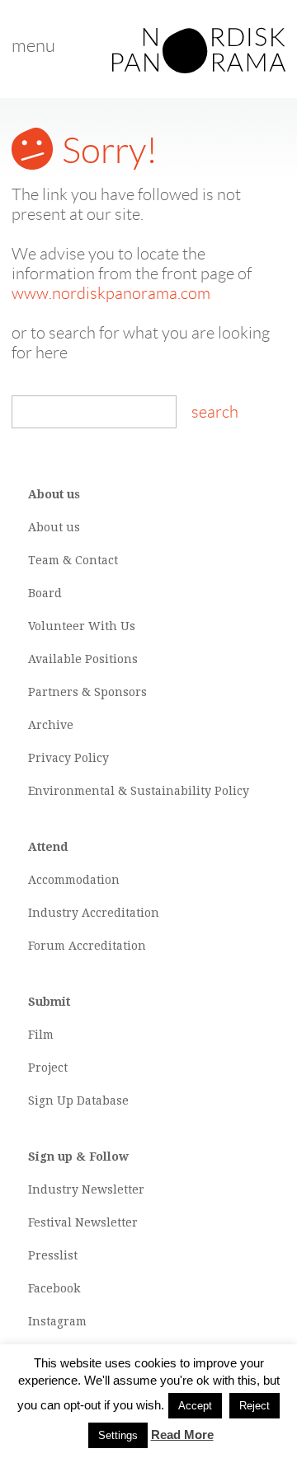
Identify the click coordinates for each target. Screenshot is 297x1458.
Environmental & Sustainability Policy (138, 790)
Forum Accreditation (87, 945)
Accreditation (120, 912)
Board (45, 593)
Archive (50, 724)
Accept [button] (195, 1406)
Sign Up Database (78, 1100)
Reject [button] (254, 1406)
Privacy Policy (68, 757)
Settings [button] (118, 1435)
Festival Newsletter (83, 1222)
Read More (182, 1435)
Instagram (57, 1321)
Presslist (53, 1255)
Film (41, 1034)
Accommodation (74, 879)
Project (48, 1067)
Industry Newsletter (86, 1189)
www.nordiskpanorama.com (111, 293)
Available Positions (83, 659)
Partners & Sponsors (87, 692)
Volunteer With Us (81, 626)
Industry (53, 912)
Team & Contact (73, 560)
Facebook (54, 1288)
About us (54, 527)
